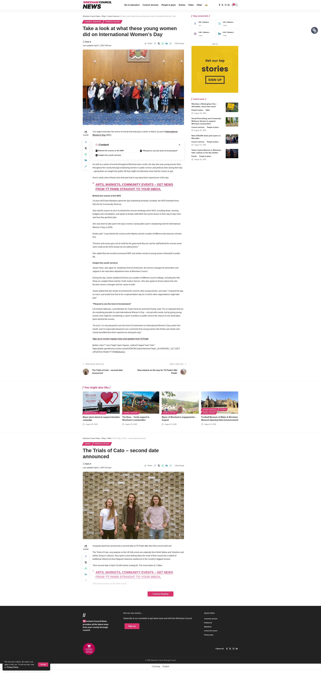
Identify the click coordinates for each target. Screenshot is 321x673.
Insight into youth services (109, 155)
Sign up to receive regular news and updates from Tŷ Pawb (120, 339)
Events (194, 156)
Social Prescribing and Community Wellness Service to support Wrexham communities (206, 121)
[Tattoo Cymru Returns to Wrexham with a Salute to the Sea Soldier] (232, 153)
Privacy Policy (12, 667)
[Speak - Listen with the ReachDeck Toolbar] (314, 30)
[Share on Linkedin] (166, 44)
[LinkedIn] (228, 5)
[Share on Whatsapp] (163, 44)
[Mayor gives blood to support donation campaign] (101, 402)
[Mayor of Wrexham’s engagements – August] (180, 402)
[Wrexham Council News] (97, 5)
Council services (93, 21)
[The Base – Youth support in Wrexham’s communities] (140, 402)
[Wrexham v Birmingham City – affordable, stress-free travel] (232, 107)
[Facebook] (219, 5)
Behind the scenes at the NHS (111, 151)
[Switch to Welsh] (206, 5)
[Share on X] (159, 44)
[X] (222, 5)
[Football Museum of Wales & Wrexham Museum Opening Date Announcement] (219, 402)
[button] (43, 664)
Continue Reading (160, 594)
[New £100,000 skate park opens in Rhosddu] (232, 139)
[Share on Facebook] (155, 44)
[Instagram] (225, 5)
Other (208, 110)
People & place (112, 21)
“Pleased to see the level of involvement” (160, 151)
